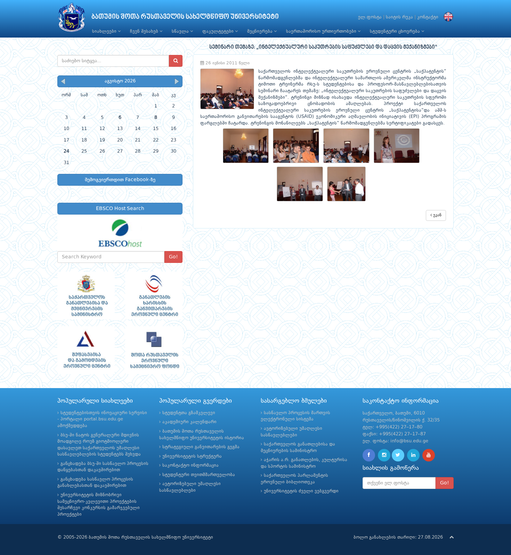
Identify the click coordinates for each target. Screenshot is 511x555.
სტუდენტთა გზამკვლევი (188, 413)
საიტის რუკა (399, 17)
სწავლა (181, 31)
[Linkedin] (413, 455)
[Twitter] (398, 455)
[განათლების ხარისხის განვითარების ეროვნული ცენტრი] (153, 296)
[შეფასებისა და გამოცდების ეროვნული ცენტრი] (86, 350)
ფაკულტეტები (218, 31)
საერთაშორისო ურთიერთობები (322, 31)
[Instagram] (384, 455)
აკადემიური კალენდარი (189, 422)
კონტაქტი (427, 17)
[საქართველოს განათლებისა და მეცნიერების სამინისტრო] (86, 296)
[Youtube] (428, 455)
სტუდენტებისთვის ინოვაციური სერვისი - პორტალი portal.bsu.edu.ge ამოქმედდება (102, 419)
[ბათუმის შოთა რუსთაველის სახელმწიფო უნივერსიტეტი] (71, 19)
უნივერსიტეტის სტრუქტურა (192, 456)
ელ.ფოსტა (370, 17)
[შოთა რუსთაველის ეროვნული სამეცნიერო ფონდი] (153, 350)
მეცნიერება (260, 31)
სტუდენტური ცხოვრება (395, 31)
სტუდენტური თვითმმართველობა (198, 475)
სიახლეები (105, 31)
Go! (173, 257)
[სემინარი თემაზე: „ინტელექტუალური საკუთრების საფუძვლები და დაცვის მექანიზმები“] (248, 146)
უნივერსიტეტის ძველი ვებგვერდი (301, 491)
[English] (447, 17)
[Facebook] (369, 455)
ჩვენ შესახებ (145, 31)
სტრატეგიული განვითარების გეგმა (201, 447)
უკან (436, 215)
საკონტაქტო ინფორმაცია (190, 465)
